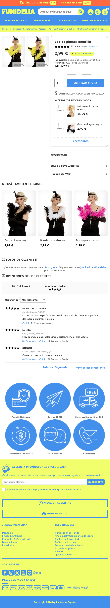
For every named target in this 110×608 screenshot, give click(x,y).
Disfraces (40, 20)
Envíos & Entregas (12, 535)
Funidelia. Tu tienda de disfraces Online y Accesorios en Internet (18, 11)
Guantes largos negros (89, 124)
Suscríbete (95, 481)
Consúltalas (92, 46)
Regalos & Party (93, 20)
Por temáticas (14, 20)
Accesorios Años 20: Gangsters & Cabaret (57, 29)
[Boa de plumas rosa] (91, 213)
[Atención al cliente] (98, 12)
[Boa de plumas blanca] (55, 213)
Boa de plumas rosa (87, 240)
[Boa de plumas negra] (19, 213)
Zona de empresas (65, 548)
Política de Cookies (65, 542)
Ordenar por (12, 299)
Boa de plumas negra (16, 240)
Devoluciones (9, 542)
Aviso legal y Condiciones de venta (74, 535)
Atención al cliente (57, 502)
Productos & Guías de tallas (17, 539)
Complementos (30, 29)
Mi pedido (7, 532)
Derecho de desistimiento (69, 545)
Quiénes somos (63, 554)
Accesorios (67, 20)
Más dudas (8, 545)
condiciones (49, 489)
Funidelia (6, 29)
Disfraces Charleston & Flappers (92, 29)
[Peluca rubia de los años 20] (71, 111)
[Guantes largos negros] (71, 128)
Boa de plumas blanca (52, 240)
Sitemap (59, 551)
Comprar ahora (85, 83)
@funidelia (85, 267)
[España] (5, 573)
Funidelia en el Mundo (67, 532)
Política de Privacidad (67, 539)
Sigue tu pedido (57, 513)
